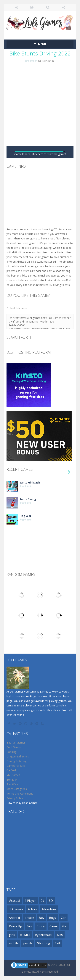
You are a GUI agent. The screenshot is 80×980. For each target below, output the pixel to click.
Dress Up (15, 974)
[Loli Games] (40, 22)
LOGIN (16, 7)
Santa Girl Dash (30, 530)
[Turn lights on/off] (30, 201)
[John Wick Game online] (58, 642)
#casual (14, 948)
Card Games (14, 795)
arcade (29, 965)
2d (42, 948)
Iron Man (12, 827)
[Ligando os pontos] (58, 663)
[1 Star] (26, 61)
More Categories (17, 836)
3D (51, 948)
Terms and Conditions (20, 841)
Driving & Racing (16, 808)
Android (14, 965)
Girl (64, 974)
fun (29, 974)
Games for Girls (16, 813)
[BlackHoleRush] (58, 683)
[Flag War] (12, 567)
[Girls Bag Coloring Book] (21, 683)
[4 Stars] (33, 61)
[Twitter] (15, 771)
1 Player (30, 948)
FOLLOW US (64, 7)
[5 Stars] (36, 61)
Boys (52, 965)
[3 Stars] (31, 61)
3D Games (16, 957)
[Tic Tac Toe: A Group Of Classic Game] (21, 663)
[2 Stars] (28, 61)
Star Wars (12, 832)
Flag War (25, 563)
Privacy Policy (15, 846)
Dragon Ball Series (18, 804)
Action (32, 957)
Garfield (11, 818)
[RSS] (43, 771)
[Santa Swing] (12, 550)
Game (53, 974)
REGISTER (32, 7)
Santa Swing (28, 547)
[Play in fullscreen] (43, 201)
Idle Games (13, 822)
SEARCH (48, 7)
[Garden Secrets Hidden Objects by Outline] (40, 642)
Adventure (48, 957)
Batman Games (16, 790)
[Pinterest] (31, 771)
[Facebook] (9, 771)
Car (63, 965)
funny (40, 974)
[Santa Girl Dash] (12, 533)
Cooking (11, 799)
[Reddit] (20, 771)
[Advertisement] (40, 104)
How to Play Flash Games (22, 850)
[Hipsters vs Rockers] (40, 683)
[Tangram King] (21, 642)
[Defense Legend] (40, 663)
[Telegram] (37, 771)
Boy (41, 965)
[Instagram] (26, 771)
